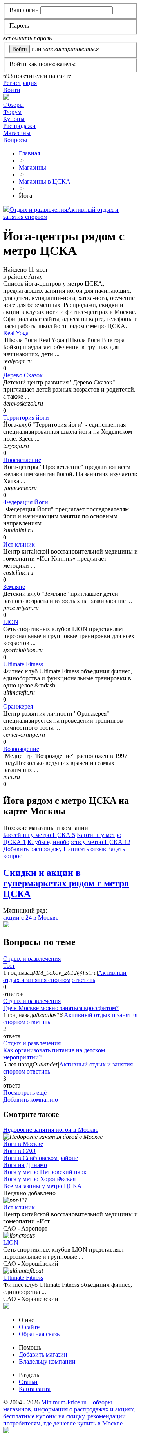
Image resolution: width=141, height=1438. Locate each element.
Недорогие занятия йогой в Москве (50, 1129)
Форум (12, 111)
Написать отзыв (84, 849)
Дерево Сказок (23, 375)
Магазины (17, 133)
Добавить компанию (30, 1099)
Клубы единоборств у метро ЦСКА (78, 842)
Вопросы (15, 140)
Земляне (14, 586)
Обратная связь (39, 1334)
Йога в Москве (23, 1143)
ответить (83, 979)
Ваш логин (24, 10)
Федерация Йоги (25, 502)
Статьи (28, 1381)
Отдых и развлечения (38, 209)
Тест (9, 965)
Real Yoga (16, 333)
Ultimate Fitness (23, 664)
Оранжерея (18, 706)
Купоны (14, 118)
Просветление (22, 459)
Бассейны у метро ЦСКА (39, 835)
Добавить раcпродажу (32, 849)
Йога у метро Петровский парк (45, 1172)
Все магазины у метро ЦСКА (42, 1186)
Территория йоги (26, 417)
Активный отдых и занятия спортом (65, 976)
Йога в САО (19, 1151)
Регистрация (20, 82)
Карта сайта (35, 1389)
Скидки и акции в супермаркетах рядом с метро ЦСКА (66, 883)
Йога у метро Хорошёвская (39, 1179)
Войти (11, 90)
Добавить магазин (43, 1354)
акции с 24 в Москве (30, 917)
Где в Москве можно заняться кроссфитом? (61, 1008)
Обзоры (13, 104)
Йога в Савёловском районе (40, 1158)
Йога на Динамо (25, 1165)
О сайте (29, 1327)
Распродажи (19, 126)
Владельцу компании (47, 1361)
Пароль (19, 25)
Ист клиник (19, 544)
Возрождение (21, 748)
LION (10, 622)
